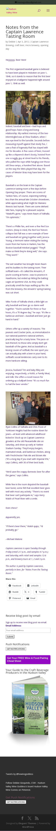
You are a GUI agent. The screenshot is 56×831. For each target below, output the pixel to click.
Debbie (12, 41)
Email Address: (14, 625)
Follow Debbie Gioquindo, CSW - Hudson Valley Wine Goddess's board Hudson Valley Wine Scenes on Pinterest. (27, 786)
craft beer (19, 45)
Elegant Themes (27, 823)
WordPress (28, 826)
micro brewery (32, 45)
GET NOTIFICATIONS (16, 648)
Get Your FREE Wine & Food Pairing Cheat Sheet (27, 659)
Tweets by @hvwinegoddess (19, 774)
